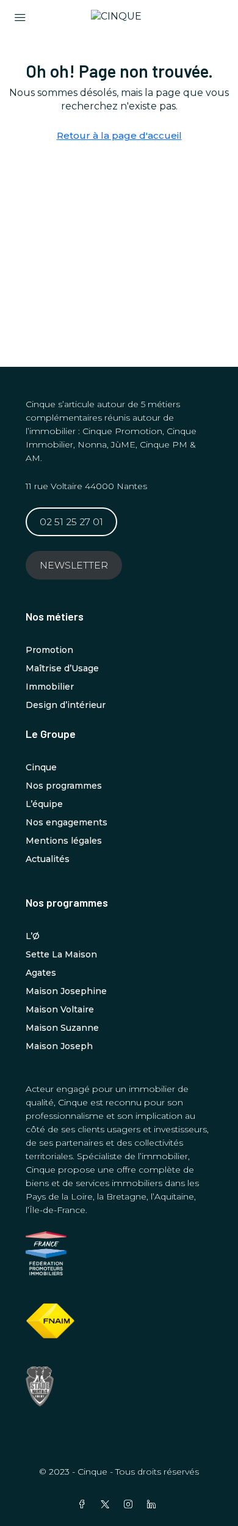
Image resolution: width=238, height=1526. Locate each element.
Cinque (41, 767)
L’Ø (33, 936)
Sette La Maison (61, 954)
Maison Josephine (66, 991)
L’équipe (44, 803)
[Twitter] (107, 1504)
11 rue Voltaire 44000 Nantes (86, 486)
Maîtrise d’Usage (62, 668)
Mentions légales (64, 840)
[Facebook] (84, 1504)
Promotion (49, 649)
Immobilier (50, 686)
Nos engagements (66, 822)
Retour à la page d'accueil (119, 135)
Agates (41, 972)
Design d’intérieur (66, 704)
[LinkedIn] (153, 1504)
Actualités (48, 858)
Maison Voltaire (60, 1009)
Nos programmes (64, 785)
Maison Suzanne (62, 1027)
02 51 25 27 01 (71, 522)
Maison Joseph (59, 1046)
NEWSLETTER (74, 565)
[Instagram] (130, 1504)
